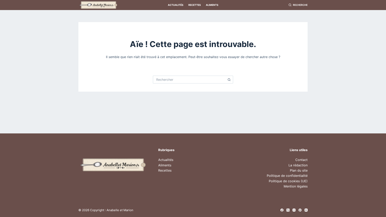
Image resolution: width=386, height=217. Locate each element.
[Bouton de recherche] (229, 80)
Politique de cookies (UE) (288, 181)
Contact (301, 160)
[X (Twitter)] (288, 210)
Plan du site (299, 170)
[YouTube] (306, 210)
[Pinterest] (300, 210)
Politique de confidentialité (287, 176)
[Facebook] (281, 210)
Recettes (194, 4)
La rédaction (298, 165)
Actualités (175, 4)
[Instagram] (294, 210)
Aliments (212, 4)
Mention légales (296, 186)
